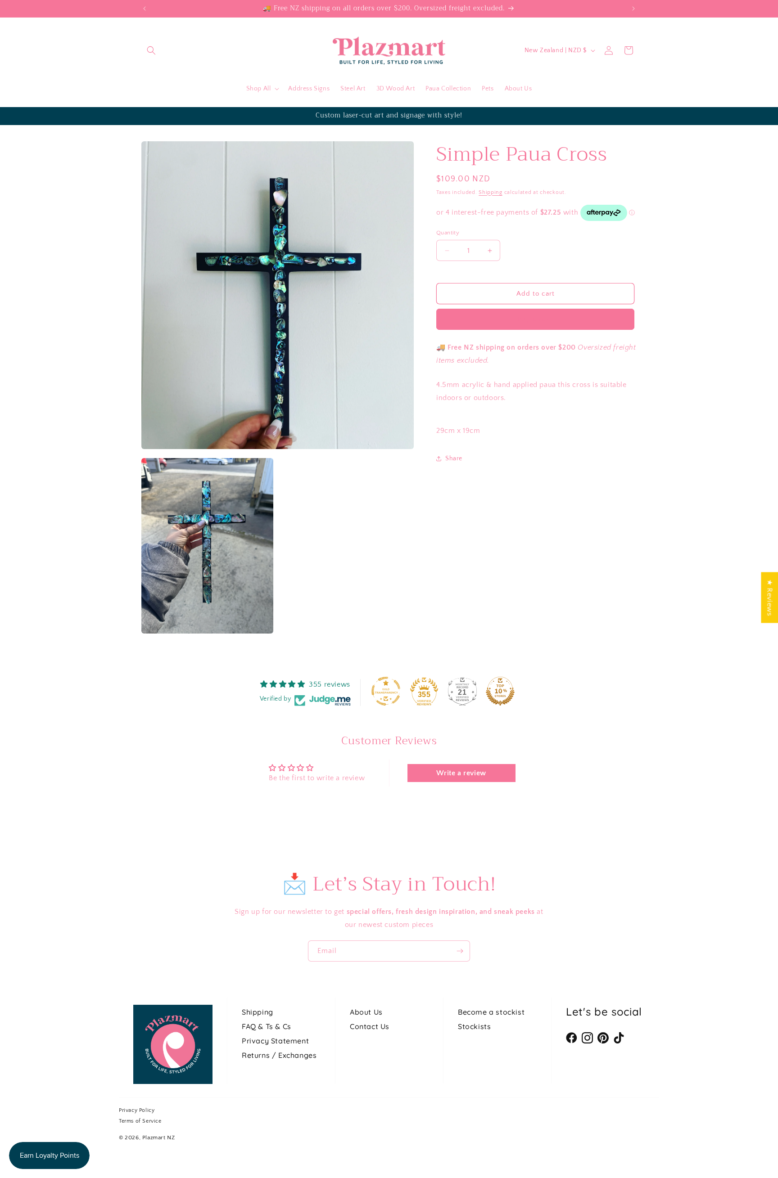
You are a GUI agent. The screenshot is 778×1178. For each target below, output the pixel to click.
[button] (151, 50)
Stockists (474, 1026)
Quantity (447, 232)
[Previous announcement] (144, 8)
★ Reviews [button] (769, 597)
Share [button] (453, 458)
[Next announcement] (633, 8)
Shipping (490, 192)
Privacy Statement (275, 1040)
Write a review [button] (461, 773)
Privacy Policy (136, 1110)
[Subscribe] (460, 951)
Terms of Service (140, 1121)
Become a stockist (491, 1011)
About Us (366, 1011)
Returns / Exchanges (279, 1055)
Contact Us (369, 1026)
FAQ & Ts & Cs (266, 1026)
